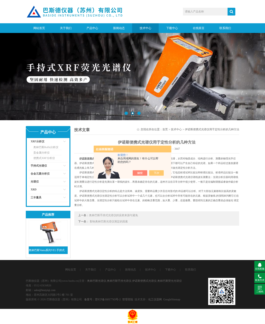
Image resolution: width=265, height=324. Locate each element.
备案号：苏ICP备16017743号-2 (102, 299)
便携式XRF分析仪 (44, 158)
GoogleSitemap (171, 299)
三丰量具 (36, 197)
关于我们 (66, 28)
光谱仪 (35, 181)
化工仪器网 (155, 299)
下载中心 (172, 28)
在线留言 (198, 28)
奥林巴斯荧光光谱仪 (169, 280)
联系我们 (225, 28)
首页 (165, 129)
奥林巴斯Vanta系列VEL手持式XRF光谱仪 (48, 250)
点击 (60, 142)
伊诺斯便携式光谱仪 (144, 280)
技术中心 (145, 28)
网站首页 (39, 28)
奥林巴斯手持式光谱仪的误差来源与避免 (113, 215)
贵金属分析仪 (41, 152)
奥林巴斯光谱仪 (96, 280)
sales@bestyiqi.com (44, 290)
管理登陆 (127, 299)
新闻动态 (119, 28)
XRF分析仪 (37, 141)
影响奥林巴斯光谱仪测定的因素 (109, 221)
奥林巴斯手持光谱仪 (119, 280)
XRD (33, 189)
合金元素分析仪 (40, 173)
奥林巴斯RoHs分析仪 (45, 147)
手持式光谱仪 (39, 165)
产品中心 (92, 28)
